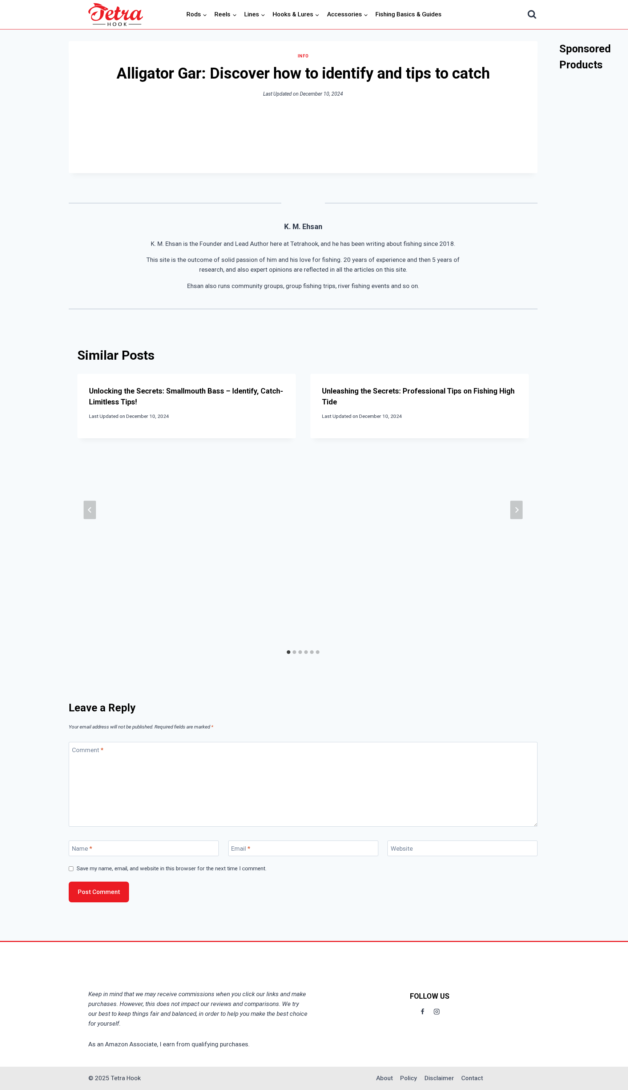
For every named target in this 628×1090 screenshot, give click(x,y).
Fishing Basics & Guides (408, 14)
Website (402, 848)
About (384, 1078)
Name (82, 848)
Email (240, 848)
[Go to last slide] (90, 509)
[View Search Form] (532, 15)
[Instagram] (437, 1011)
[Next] (516, 509)
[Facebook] (422, 1011)
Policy (408, 1078)
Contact (472, 1078)
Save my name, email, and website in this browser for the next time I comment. (171, 868)
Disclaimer (439, 1078)
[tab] (288, 652)
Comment (88, 750)
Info (303, 56)
